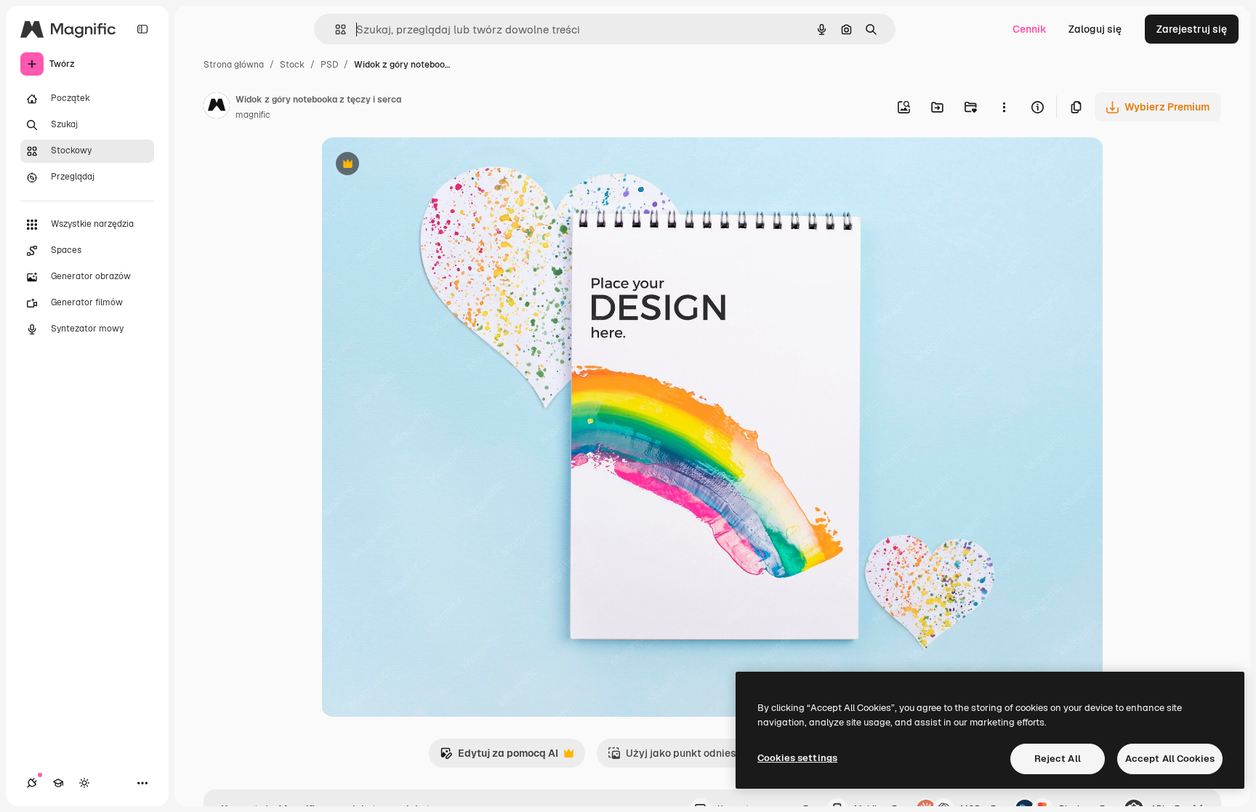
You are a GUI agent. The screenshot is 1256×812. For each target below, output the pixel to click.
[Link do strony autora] (217, 107)
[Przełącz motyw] (84, 783)
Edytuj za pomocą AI (499, 757)
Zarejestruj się (1191, 29)
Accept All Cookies (1170, 758)
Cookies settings (797, 758)
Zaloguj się (1095, 29)
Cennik (1030, 29)
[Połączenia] (32, 783)
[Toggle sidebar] (142, 29)
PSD (329, 65)
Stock (292, 65)
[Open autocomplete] (335, 29)
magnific (253, 115)
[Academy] (58, 783)
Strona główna (234, 65)
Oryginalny (421, 165)
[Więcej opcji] (1003, 106)
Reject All (1057, 758)
